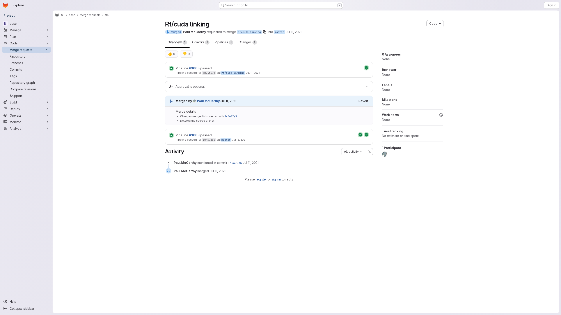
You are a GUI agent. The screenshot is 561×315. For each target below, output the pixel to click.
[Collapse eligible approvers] (367, 86)
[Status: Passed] (171, 68)
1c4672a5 (231, 116)
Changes (247, 42)
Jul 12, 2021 (239, 139)
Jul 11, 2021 (294, 32)
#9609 (194, 135)
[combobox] (353, 151)
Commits (200, 42)
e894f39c (209, 73)
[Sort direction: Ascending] (369, 151)
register (261, 179)
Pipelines (223, 42)
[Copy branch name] (264, 32)
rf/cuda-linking (249, 32)
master (279, 32)
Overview (177, 42)
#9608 (194, 68)
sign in (276, 179)
